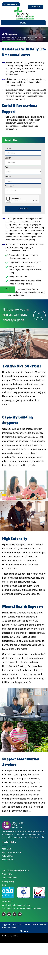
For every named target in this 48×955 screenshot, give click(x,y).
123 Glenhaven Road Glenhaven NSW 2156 (21, 909)
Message (9, 186)
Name (8, 148)
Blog (4, 885)
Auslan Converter (11, 4)
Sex (7, 167)
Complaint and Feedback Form (15, 870)
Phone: (8, 177)
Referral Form (8, 856)
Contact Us (7, 874)
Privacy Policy (8, 881)
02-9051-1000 (8, 901)
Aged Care (6, 849)
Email (8, 158)
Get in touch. (39, 315)
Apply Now (23, 209)
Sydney (13, 936)
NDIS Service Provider (12, 852)
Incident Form (8, 860)
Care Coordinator (9, 878)
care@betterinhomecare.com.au (16, 905)
